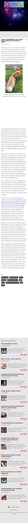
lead (20, 280)
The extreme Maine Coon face (9, 343)
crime (21, 277)
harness (4, 280)
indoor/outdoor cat (12, 280)
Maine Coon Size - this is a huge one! (11, 359)
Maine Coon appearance (12, 282)
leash (3, 282)
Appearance (5, 277)
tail (21, 282)
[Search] (26, 3)
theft (3, 285)
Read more (23, 354)
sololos (17, 509)
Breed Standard (14, 277)
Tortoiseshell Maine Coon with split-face (12, 423)
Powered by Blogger (14, 507)
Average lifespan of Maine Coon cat (10, 391)
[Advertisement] (14, 23)
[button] (26, 40)
